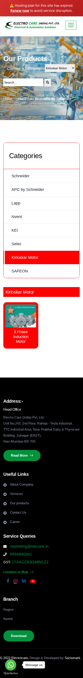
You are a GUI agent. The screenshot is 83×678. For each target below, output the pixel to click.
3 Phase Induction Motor (21, 337)
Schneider (20, 176)
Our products (19, 503)
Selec (16, 244)
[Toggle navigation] (71, 25)
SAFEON (20, 271)
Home (7, 99)
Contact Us (18, 512)
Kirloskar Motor (25, 257)
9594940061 (20, 554)
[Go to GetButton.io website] (11, 673)
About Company (21, 484)
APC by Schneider (28, 189)
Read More (20, 455)
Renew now (19, 10)
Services (16, 494)
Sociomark (72, 658)
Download (19, 636)
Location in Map (16, 572)
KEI (15, 230)
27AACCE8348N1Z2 (29, 562)
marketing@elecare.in (29, 546)
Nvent (17, 216)
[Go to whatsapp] (10, 664)
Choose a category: (24, 68)
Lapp (16, 203)
